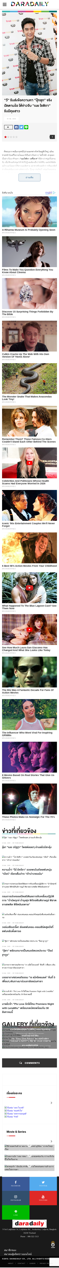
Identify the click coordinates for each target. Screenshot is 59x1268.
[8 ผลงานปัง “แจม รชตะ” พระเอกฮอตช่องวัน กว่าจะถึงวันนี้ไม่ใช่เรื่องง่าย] (29, 1155)
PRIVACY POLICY (46, 1263)
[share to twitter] (21, 127)
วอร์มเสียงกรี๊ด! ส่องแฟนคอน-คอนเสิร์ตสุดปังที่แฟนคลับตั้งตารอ (27, 929)
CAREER (33, 1263)
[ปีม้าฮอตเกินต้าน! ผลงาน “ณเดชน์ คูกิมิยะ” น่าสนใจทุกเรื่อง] (29, 1145)
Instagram (16, 1200)
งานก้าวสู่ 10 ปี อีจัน (30, 1035)
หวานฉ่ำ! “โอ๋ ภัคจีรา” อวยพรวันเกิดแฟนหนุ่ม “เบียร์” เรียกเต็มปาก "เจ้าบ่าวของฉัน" (27, 872)
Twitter (43, 1186)
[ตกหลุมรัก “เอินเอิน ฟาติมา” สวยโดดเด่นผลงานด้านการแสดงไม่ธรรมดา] (29, 1165)
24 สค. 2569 (6, 843)
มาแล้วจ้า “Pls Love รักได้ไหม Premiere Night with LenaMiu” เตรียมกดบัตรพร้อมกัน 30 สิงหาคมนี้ (28, 1008)
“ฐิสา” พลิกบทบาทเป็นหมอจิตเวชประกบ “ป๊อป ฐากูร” (27, 953)
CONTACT (21, 1263)
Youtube (43, 1200)
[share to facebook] (16, 127)
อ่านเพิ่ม (29, 177)
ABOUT (10, 1263)
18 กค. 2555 (11, 119)
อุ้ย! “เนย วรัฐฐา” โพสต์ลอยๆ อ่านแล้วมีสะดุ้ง (26, 847)
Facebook (15, 1186)
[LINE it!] (26, 127)
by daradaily (18, 843)
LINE (16, 1215)
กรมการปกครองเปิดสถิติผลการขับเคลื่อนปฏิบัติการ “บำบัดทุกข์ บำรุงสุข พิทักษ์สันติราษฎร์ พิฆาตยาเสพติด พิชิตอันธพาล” (29, 900)
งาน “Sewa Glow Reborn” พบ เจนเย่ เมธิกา (30, 1038)
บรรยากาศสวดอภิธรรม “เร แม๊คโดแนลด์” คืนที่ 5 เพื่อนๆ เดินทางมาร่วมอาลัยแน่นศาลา (28, 979)
